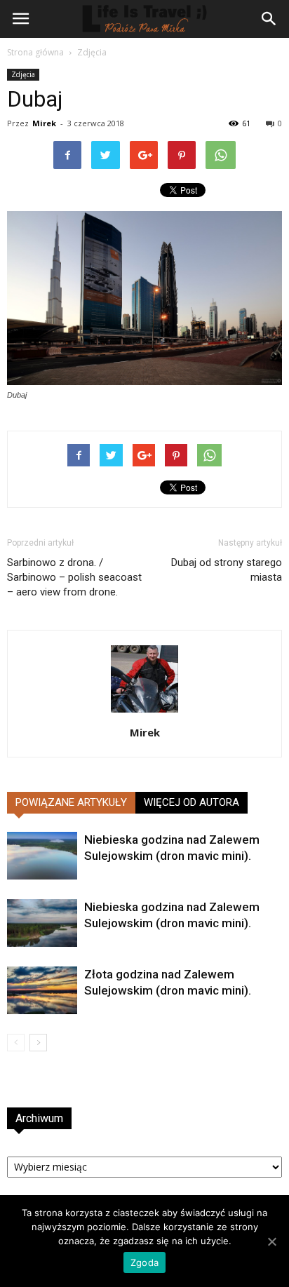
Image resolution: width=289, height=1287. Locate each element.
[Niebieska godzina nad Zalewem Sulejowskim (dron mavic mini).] (42, 856)
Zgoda (144, 1262)
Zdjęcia (92, 52)
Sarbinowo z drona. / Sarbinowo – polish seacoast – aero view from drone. (74, 577)
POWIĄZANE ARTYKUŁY (71, 802)
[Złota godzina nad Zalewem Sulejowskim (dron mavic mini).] (42, 990)
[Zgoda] (271, 1241)
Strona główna (35, 52)
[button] (269, 19)
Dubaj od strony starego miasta (226, 570)
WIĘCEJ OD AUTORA (191, 802)
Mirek (44, 123)
